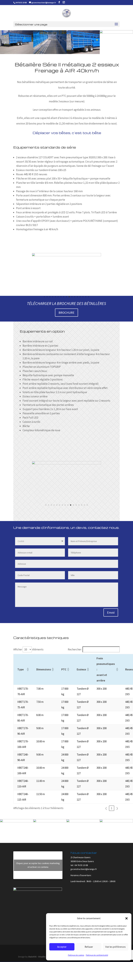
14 (80, 296)
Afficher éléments (28, 649)
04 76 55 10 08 (21, 2)
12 (74, 296)
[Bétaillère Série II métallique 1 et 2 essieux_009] (83, 53)
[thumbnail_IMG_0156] (66, 464)
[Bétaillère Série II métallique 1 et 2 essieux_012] (16, 821)
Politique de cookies (76, 955)
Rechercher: (75, 649)
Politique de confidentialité (97, 955)
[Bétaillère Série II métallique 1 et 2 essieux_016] (116, 32)
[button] (126, 918)
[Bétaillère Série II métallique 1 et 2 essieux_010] (49, 821)
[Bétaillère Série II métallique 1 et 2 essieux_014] (49, 53)
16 (85, 296)
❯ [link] (117, 808)
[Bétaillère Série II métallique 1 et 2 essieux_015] (16, 53)
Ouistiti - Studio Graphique (42, 956)
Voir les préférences (115, 946)
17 (88, 296)
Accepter (61, 946)
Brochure (66, 312)
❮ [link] (106, 808)
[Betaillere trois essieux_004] (83, 821)
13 (77, 296)
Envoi (111, 613)
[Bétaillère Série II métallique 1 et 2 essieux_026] (116, 821)
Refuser (89, 946)
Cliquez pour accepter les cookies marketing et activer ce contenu (38, 865)
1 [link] (111, 808)
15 (83, 296)
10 (69, 296)
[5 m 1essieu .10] (66, 256)
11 (72, 296)
